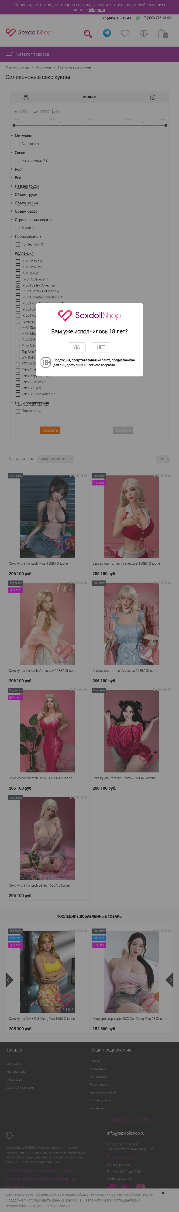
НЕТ (101, 347)
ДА (77, 347)
